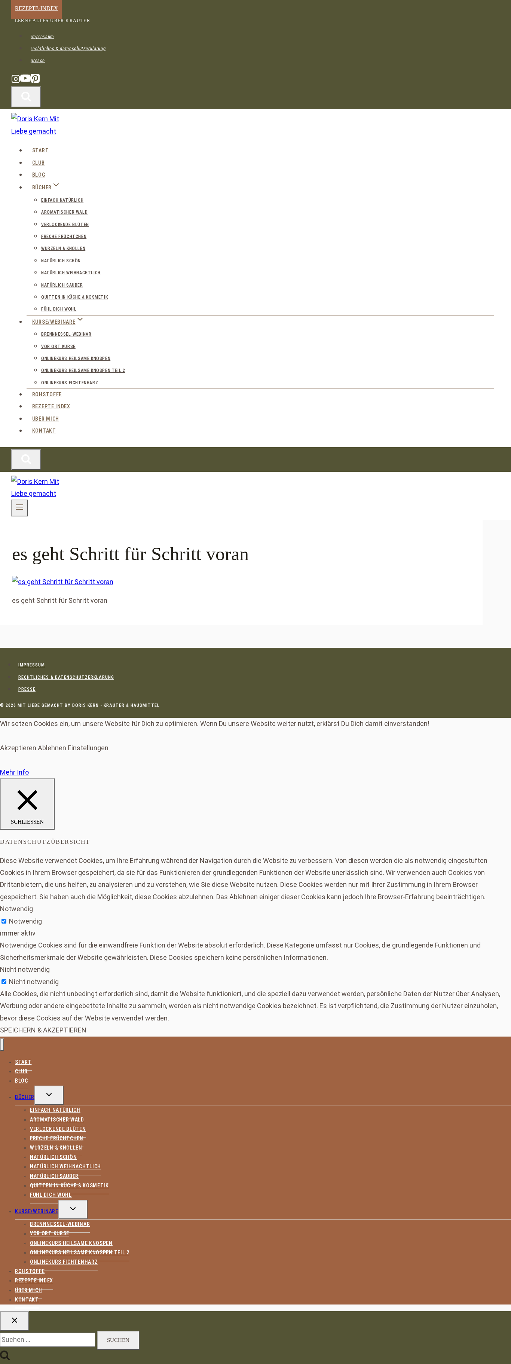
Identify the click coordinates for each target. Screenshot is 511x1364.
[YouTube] (25, 82)
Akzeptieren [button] (18, 748)
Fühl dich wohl (58, 309)
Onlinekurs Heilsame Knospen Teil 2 (83, 370)
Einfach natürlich (62, 200)
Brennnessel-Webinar (66, 334)
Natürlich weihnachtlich (71, 272)
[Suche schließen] (14, 1321)
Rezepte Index (51, 406)
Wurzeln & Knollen (63, 248)
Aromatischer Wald (64, 212)
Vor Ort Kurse (58, 346)
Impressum (42, 36)
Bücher (24, 1097)
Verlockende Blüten (65, 224)
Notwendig (25, 921)
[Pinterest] (35, 82)
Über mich (45, 419)
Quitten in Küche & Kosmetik (74, 297)
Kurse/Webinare (36, 1211)
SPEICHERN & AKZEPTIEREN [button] (43, 1030)
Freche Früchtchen (63, 236)
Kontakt (44, 431)
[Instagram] (15, 82)
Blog (38, 175)
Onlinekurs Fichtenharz (69, 382)
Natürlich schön (61, 260)
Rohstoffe (47, 394)
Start (40, 150)
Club (38, 163)
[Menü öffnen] (19, 508)
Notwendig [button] (16, 909)
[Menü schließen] (2, 1044)
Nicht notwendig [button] (25, 969)
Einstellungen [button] (88, 748)
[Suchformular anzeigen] (26, 96)
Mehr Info (14, 772)
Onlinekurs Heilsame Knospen (75, 358)
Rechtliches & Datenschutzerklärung (68, 48)
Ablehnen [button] (52, 748)
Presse (38, 60)
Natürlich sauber (62, 285)
